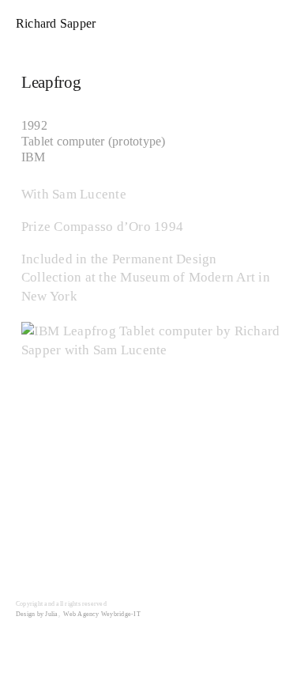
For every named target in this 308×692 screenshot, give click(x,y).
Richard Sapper (56, 23)
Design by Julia (37, 614)
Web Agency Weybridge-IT (102, 614)
